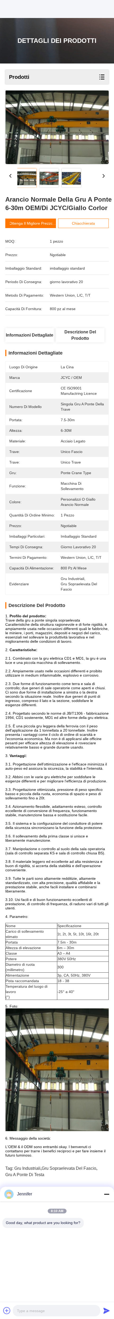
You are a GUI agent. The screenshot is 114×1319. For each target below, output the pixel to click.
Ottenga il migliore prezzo (31, 223)
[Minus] (106, 1194)
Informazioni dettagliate (29, 335)
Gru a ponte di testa (24, 1174)
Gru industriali (27, 1168)
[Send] (106, 1310)
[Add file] (7, 1310)
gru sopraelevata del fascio (69, 1168)
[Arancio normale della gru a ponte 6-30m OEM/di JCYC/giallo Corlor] (57, 127)
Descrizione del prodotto (80, 335)
